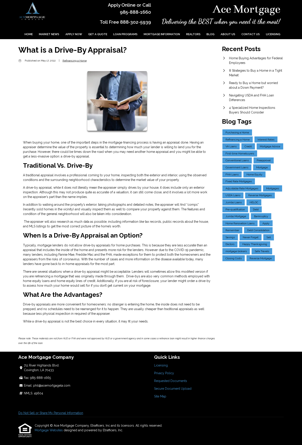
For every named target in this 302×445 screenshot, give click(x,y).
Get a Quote (97, 34)
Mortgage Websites (49, 430)
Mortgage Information (162, 34)
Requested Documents (170, 381)
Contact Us (250, 34)
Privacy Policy (164, 373)
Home (29, 34)
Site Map (160, 396)
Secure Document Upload (172, 388)
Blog (210, 34)
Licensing (273, 34)
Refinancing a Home (75, 60)
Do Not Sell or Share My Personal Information (50, 413)
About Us (228, 34)
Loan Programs (125, 34)
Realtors (193, 34)
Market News (49, 34)
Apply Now (73, 34)
